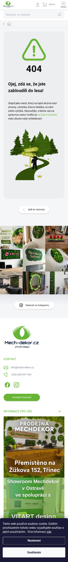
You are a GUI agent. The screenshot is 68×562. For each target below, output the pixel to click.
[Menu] (63, 4)
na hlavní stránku (47, 114)
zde (49, 531)
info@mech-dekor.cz (22, 367)
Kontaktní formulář (22, 397)
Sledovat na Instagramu (37, 305)
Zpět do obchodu (36, 209)
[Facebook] (7, 384)
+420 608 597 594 (21, 374)
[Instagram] (16, 384)
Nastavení (34, 540)
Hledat (59, 14)
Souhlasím (34, 552)
